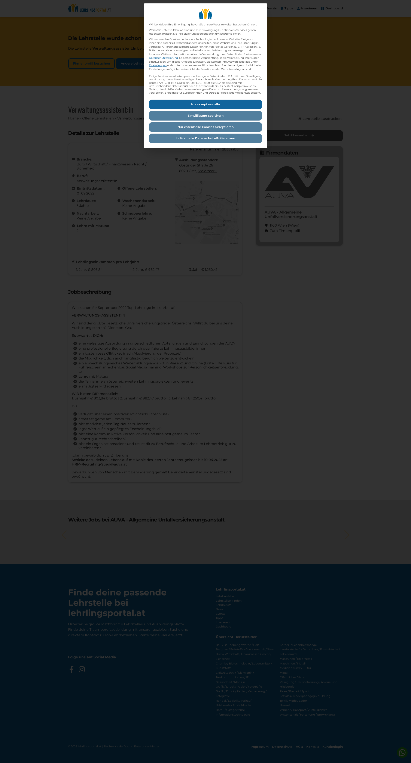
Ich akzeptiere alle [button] (205, 104)
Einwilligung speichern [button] (206, 116)
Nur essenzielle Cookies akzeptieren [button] (205, 127)
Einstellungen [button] (158, 65)
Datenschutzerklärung (163, 57)
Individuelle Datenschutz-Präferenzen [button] (205, 138)
